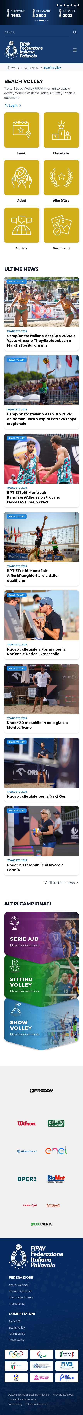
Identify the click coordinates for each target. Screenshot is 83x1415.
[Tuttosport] (53, 1205)
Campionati (31, 67)
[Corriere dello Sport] (30, 1205)
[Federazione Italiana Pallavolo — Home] (23, 50)
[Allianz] (27, 1151)
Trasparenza (17, 1303)
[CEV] (16, 1377)
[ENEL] (56, 1151)
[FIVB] (66, 1366)
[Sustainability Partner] (41, 1224)
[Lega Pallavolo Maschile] (66, 1377)
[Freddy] (41, 1091)
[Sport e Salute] (66, 1354)
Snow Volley (16, 1340)
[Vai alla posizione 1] (35, 20)
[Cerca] (74, 32)
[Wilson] (27, 1123)
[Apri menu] (75, 50)
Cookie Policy (15, 1404)
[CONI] (16, 1366)
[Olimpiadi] (16, 1354)
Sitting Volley (17, 1327)
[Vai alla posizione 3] (41, 20)
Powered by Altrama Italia (22, 1399)
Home (15, 67)
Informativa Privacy (21, 1297)
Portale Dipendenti (20, 1291)
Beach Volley (17, 1334)
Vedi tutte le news (60, 882)
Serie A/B (14, 1321)
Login (13, 105)
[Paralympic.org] (41, 1354)
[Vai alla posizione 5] (47, 20)
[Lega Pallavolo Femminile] (41, 1377)
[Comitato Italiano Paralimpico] (41, 1366)
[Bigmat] (56, 1179)
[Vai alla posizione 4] (45, 20)
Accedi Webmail (19, 1285)
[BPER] (27, 1179)
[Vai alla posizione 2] (37, 20)
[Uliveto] (56, 1123)
